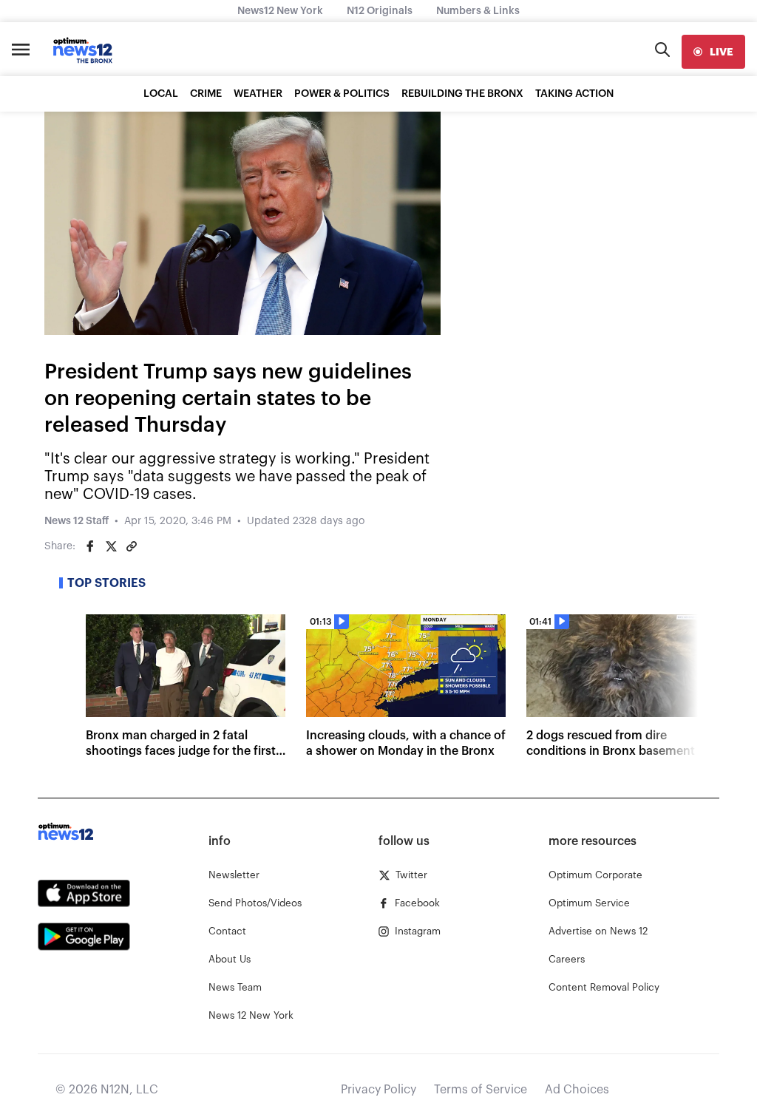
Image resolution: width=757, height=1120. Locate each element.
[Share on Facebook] (90, 546)
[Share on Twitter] (111, 546)
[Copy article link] (132, 546)
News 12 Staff (76, 521)
